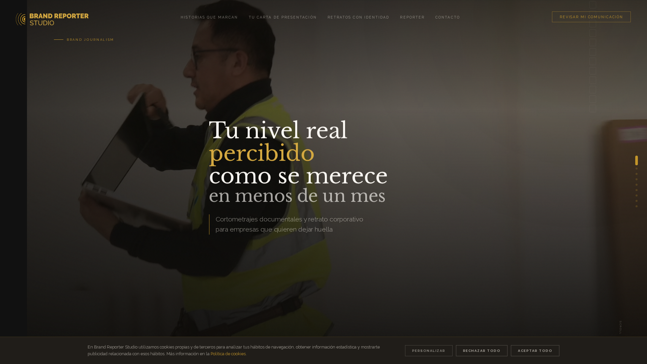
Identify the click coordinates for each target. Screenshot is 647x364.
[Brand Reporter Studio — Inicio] (52, 17)
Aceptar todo (535, 351)
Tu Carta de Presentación (283, 17)
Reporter (412, 17)
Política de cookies (228, 353)
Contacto (447, 17)
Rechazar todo (481, 351)
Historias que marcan (209, 17)
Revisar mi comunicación (591, 17)
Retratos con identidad (359, 17)
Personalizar (428, 351)
